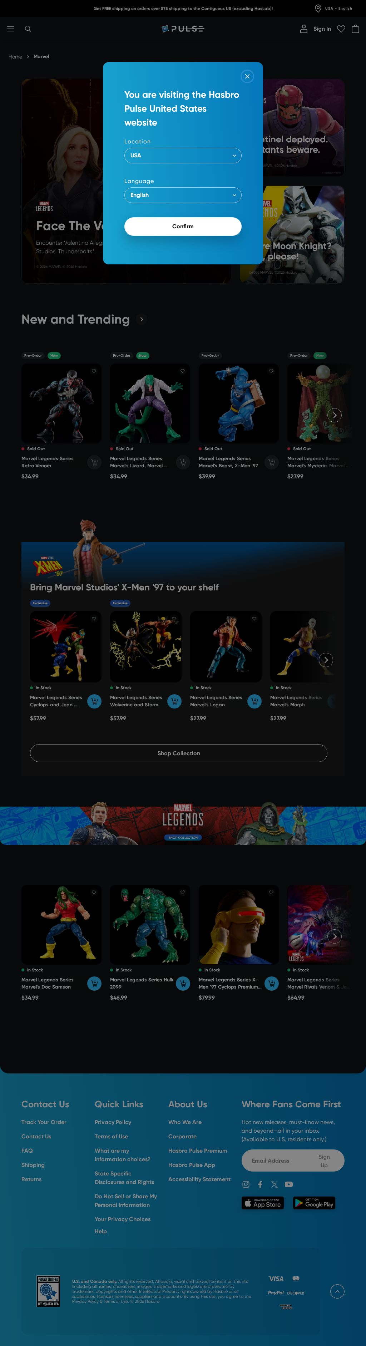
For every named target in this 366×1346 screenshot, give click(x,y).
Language (139, 181)
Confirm (183, 226)
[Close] (247, 76)
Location (137, 141)
